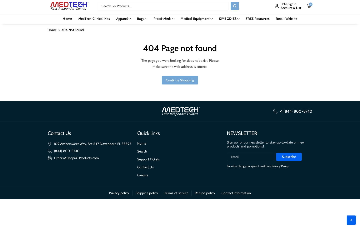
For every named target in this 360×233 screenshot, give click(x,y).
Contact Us (145, 167)
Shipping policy (147, 193)
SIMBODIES (228, 19)
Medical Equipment (195, 19)
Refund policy (205, 193)
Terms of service (176, 193)
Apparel (122, 19)
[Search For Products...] (235, 6)
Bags (140, 19)
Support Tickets (148, 159)
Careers (142, 175)
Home (52, 30)
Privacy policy (119, 193)
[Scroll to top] (351, 220)
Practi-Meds (162, 19)
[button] (123, 19)
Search (142, 151)
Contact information (236, 193)
